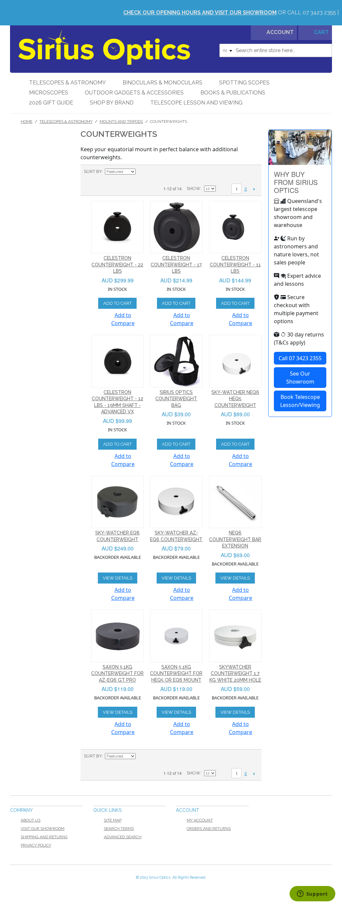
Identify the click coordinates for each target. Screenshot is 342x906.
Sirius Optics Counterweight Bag (176, 399)
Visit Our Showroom (42, 828)
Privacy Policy (36, 845)
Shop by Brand (112, 102)
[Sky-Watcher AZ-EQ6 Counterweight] (176, 502)
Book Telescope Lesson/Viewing (300, 401)
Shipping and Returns (44, 837)
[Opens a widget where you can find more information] (312, 894)
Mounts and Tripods (121, 121)
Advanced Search (123, 837)
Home (26, 121)
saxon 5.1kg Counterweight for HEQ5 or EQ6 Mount (176, 673)
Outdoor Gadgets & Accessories (134, 92)
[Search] (325, 50)
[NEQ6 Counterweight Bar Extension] (235, 502)
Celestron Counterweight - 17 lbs (176, 264)
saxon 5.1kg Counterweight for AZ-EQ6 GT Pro (117, 673)
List (165, 172)
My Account (200, 820)
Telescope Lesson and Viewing (196, 102)
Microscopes (48, 92)
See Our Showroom (300, 377)
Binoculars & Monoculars (162, 82)
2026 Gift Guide (51, 102)
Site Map (113, 820)
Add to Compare (123, 319)
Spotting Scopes (244, 82)
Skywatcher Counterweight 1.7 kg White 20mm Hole (235, 673)
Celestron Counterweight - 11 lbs (235, 264)
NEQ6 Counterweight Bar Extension (235, 539)
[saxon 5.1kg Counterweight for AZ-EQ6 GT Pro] (117, 636)
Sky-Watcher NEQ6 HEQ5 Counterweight (235, 399)
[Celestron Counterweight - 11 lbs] (235, 227)
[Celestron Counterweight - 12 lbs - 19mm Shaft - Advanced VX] (117, 361)
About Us (30, 820)
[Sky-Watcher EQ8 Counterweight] (117, 502)
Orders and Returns (209, 828)
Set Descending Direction (142, 172)
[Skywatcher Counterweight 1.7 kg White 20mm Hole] (235, 636)
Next (254, 189)
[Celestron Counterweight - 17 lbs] (176, 227)
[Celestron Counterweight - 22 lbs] (117, 227)
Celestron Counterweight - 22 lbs (117, 264)
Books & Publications (232, 92)
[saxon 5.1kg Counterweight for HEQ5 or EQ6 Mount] (176, 636)
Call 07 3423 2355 (300, 358)
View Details (117, 578)
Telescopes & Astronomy (67, 82)
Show (193, 188)
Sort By (93, 171)
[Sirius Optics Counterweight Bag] (176, 361)
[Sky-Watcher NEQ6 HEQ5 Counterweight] (235, 361)
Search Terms (119, 828)
